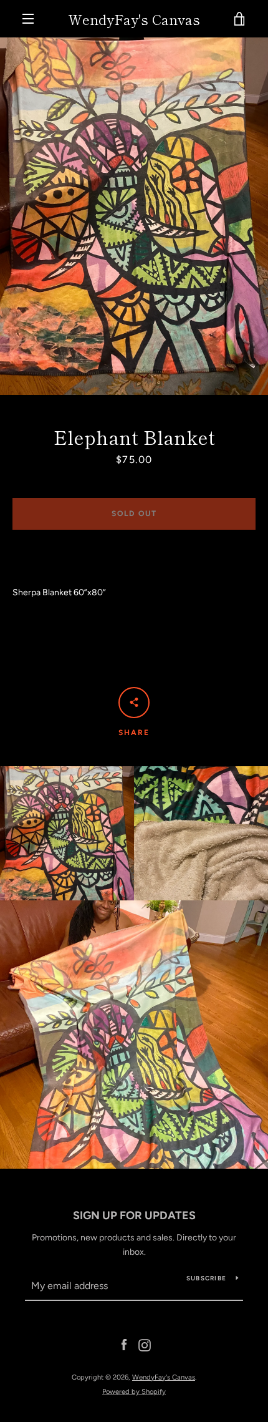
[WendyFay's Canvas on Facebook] (124, 1345)
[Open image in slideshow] (134, 216)
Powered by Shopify (134, 1391)
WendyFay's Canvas (134, 19)
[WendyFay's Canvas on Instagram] (144, 1345)
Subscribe (206, 1278)
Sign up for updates (134, 1215)
